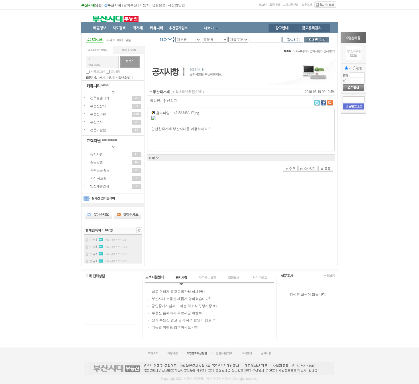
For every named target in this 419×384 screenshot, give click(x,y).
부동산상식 (98, 106)
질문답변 (96, 162)
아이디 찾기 (106, 77)
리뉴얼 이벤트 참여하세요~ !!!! (175, 327)
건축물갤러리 (99, 98)
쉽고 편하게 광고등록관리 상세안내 (179, 292)
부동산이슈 (98, 114)
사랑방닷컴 (176, 5)
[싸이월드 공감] (330, 103)
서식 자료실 (98, 178)
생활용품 (159, 5)
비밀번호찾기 (124, 77)
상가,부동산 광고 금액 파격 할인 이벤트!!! (183, 320)
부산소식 (96, 122)
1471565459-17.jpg (185, 113)
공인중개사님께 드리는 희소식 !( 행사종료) (184, 306)
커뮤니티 (301, 51)
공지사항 (96, 154)
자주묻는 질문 (99, 170)
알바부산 (130, 5)
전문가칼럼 (98, 130)
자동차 (144, 5)
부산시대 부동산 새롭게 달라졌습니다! (181, 299)
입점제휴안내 (99, 186)
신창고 (171, 101)
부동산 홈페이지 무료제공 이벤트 (177, 313)
